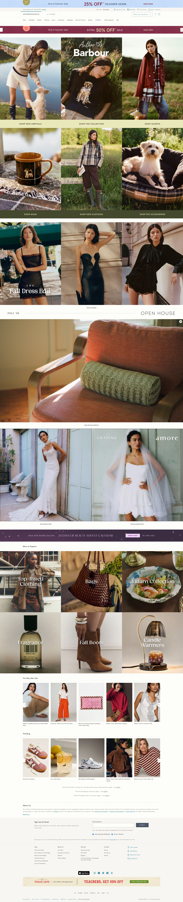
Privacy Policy (113, 839)
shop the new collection (91, 425)
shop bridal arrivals (46, 524)
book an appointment (137, 524)
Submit (142, 825)
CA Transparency (45, 899)
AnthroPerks (133, 851)
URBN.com (63, 899)
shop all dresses (91, 307)
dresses (56, 811)
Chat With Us (133, 858)
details (44, 9)
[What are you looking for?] (150, 14)
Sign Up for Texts (135, 854)
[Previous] (1, 30)
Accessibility (55, 899)
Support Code (72, 899)
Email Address (96, 822)
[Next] (181, 30)
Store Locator (134, 847)
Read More (26, 814)
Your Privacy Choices (83, 899)
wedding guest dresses (117, 811)
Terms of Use (35, 899)
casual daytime (130, 811)
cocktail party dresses (101, 811)
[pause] (180, 321)
